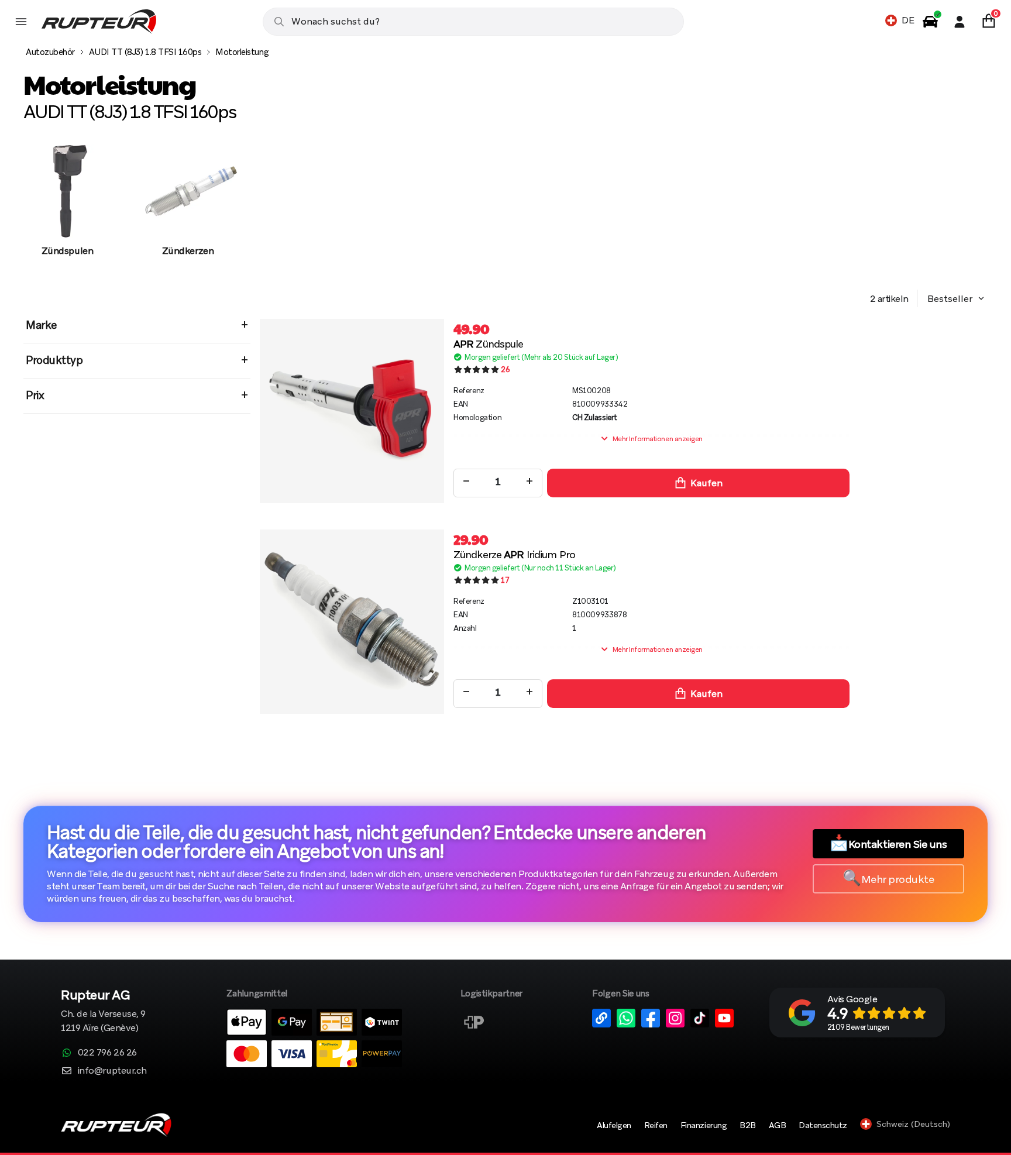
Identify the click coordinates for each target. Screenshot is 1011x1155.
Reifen (656, 1125)
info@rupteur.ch (112, 1070)
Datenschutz (823, 1125)
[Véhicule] (930, 21)
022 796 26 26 (107, 1052)
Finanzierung (703, 1125)
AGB (777, 1125)
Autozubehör (50, 52)
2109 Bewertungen (858, 1027)
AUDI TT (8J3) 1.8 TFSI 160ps (145, 52)
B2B (748, 1125)
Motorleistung (242, 52)
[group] (67, 212)
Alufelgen (614, 1125)
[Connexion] (959, 21)
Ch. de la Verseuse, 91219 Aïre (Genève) (103, 1012)
